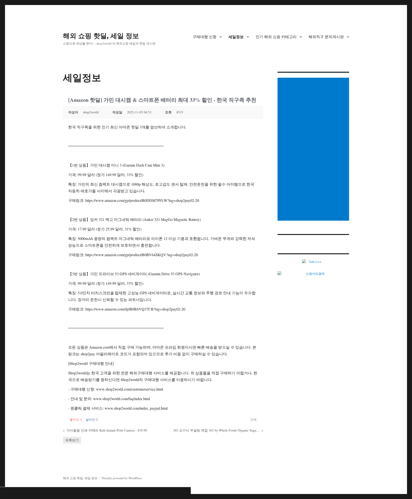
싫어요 (92, 419)
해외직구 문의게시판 (326, 37)
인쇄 (253, 419)
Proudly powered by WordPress (122, 478)
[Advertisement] (314, 149)
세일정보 (236, 37)
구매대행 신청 (204, 37)
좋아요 (76, 419)
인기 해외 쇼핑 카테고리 (276, 37)
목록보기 (72, 440)
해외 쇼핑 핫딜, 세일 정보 (101, 36)
